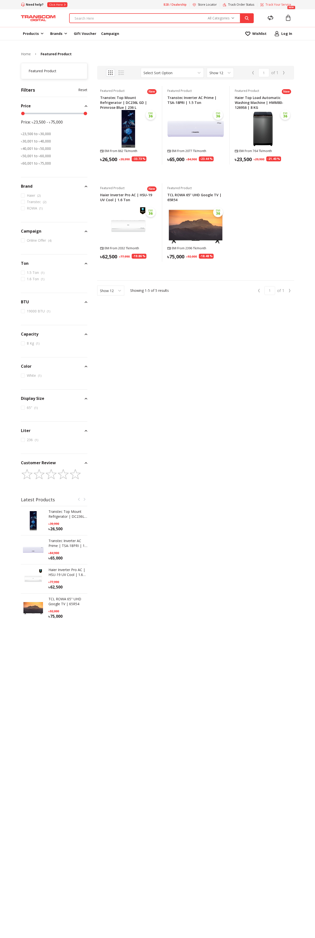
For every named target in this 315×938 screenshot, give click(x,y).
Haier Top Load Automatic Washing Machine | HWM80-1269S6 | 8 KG (259, 102)
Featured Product (56, 54)
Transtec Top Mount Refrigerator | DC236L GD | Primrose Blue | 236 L (66, 514)
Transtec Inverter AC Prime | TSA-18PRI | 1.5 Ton (67, 543)
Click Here (56, 4)
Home (26, 54)
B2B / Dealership (175, 5)
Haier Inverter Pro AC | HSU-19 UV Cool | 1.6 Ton (66, 572)
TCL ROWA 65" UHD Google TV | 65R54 (64, 601)
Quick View (128, 171)
